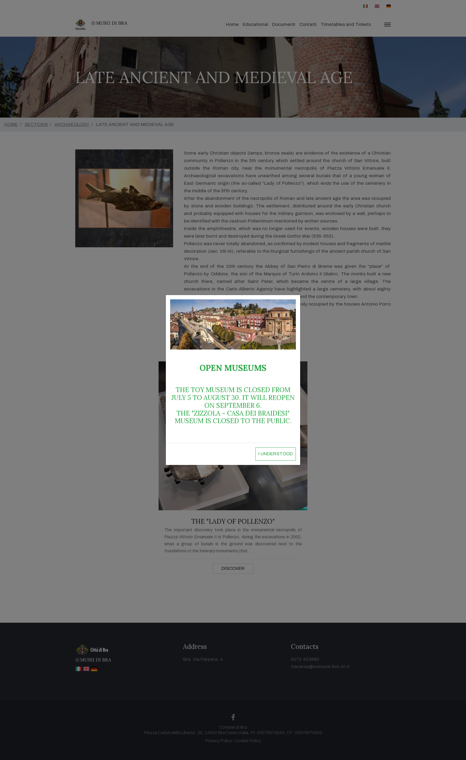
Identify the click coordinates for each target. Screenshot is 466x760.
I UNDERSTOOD (275, 453)
